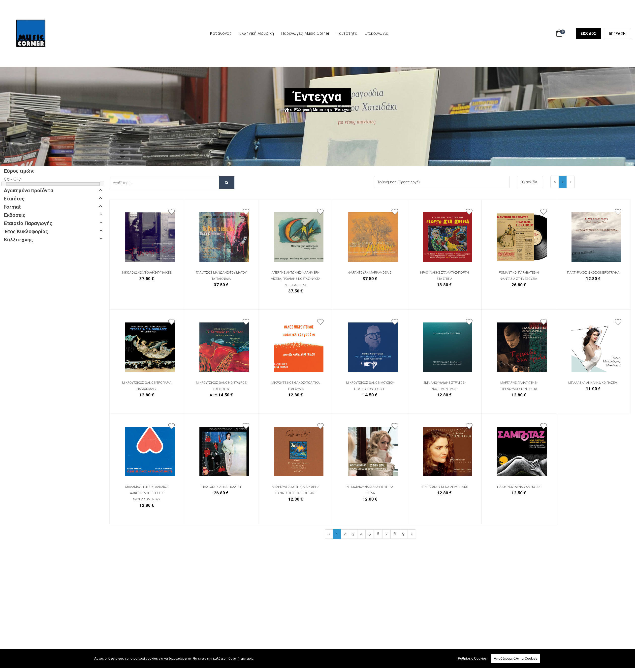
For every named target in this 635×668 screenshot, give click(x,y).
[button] (53, 191)
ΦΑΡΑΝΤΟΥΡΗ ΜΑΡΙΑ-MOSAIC (370, 272)
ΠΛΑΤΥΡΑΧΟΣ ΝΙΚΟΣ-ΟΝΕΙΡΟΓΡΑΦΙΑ (593, 272)
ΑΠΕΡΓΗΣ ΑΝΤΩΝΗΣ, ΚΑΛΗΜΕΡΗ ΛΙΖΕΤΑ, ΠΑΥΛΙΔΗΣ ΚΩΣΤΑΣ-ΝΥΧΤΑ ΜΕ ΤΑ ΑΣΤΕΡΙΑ (295, 279)
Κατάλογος (221, 33)
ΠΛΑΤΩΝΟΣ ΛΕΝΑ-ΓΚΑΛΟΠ (221, 487)
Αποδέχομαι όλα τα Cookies (515, 658)
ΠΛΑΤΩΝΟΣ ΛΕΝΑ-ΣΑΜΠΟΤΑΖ (518, 487)
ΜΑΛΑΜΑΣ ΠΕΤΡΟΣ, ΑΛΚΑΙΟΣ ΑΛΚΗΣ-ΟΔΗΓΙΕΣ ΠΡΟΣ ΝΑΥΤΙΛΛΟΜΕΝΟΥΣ (146, 493)
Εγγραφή (620, 33)
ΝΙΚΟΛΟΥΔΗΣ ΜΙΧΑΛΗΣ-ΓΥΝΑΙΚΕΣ (146, 272)
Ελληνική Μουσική (256, 33)
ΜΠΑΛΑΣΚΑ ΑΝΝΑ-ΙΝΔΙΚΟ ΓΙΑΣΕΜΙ (593, 382)
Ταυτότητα (347, 33)
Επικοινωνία (376, 33)
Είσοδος (591, 33)
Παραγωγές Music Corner (305, 33)
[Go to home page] (287, 109)
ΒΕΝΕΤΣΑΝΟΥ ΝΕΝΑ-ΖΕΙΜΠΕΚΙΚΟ (444, 487)
